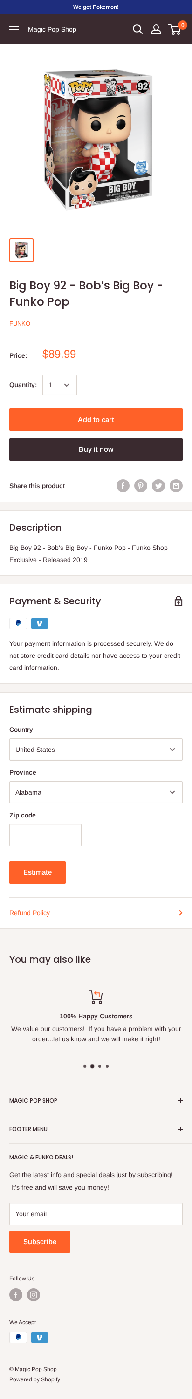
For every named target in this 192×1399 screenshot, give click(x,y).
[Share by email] (176, 485)
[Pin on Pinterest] (140, 485)
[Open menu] (14, 29)
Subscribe (39, 1241)
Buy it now (96, 449)
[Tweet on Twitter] (158, 485)
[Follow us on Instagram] (33, 1294)
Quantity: (23, 384)
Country (21, 729)
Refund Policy (29, 913)
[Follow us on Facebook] (15, 1294)
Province (22, 772)
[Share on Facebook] (123, 485)
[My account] (156, 29)
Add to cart (96, 419)
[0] (175, 29)
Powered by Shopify (34, 1379)
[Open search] (138, 29)
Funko (19, 323)
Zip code (22, 815)
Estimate (37, 872)
